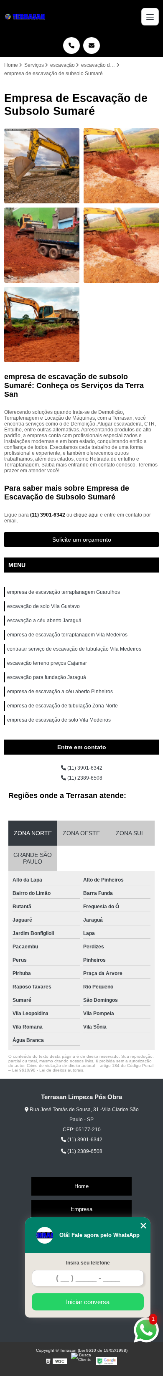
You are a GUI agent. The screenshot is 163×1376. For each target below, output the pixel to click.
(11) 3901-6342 (48, 515)
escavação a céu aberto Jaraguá (44, 620)
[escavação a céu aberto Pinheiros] (121, 245)
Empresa (81, 1209)
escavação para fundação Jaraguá (46, 677)
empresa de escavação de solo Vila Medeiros (59, 720)
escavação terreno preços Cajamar (47, 663)
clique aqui (86, 515)
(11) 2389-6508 (84, 778)
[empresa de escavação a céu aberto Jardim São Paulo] (41, 324)
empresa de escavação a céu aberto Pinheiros (60, 691)
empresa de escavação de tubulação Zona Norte (62, 706)
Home (81, 1186)
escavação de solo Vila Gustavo (43, 606)
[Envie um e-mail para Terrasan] (91, 45)
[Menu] (150, 16)
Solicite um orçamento (81, 539)
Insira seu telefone (88, 1263)
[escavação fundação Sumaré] (41, 245)
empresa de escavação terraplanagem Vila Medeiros (67, 635)
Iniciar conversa (88, 1301)
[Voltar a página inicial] (26, 16)
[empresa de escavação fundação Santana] (121, 165)
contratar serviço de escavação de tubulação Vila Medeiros (74, 649)
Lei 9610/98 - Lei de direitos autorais (47, 1070)
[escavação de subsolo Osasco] (41, 165)
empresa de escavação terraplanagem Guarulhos (63, 592)
